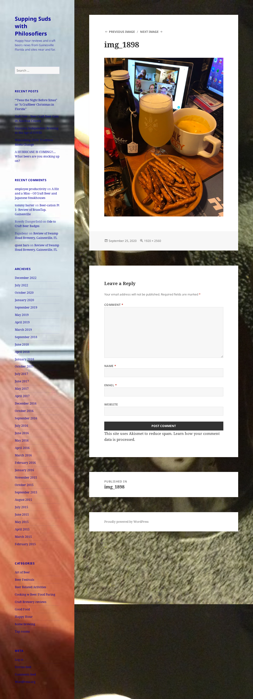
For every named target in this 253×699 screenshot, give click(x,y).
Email (110, 385)
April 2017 (22, 396)
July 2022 (21, 285)
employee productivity (30, 189)
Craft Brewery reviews (30, 602)
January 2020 (24, 300)
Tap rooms (22, 631)
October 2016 (24, 411)
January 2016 (24, 470)
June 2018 (22, 344)
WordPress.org (25, 682)
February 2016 (25, 463)
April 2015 (22, 529)
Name (110, 366)
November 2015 (26, 477)
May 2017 (22, 389)
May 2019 (22, 315)
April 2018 (22, 352)
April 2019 (22, 322)
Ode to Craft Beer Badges (35, 223)
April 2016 (22, 448)
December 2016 (26, 403)
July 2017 (21, 374)
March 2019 (23, 330)
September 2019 (26, 307)
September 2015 (26, 492)
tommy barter (24, 205)
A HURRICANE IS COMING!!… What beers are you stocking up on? (37, 156)
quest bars (22, 245)
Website (111, 404)
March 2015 (23, 537)
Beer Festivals (24, 580)
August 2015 (23, 500)
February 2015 (25, 544)
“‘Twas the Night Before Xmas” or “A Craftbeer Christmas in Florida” (36, 104)
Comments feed (25, 674)
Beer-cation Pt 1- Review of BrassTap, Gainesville (37, 209)
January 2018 (24, 359)
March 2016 (23, 455)
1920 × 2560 (152, 241)
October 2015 (24, 485)
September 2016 (26, 418)
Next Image (149, 32)
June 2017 (22, 381)
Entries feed (23, 667)
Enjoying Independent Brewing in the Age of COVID (36, 130)
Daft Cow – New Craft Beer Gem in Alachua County (37, 118)
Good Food (22, 609)
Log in (19, 660)
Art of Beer (22, 572)
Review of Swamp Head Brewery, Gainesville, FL (36, 235)
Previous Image (122, 32)
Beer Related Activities (30, 587)
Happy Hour (24, 617)
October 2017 (24, 366)
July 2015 (21, 507)
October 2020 (24, 293)
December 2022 (26, 278)
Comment (114, 305)
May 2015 (22, 522)
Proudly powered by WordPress (126, 522)
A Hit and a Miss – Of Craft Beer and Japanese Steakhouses (37, 193)
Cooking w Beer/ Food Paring (35, 594)
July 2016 (21, 426)
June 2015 (22, 514)
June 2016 (22, 433)
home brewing (25, 624)
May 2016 (22, 440)
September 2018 (26, 337)
